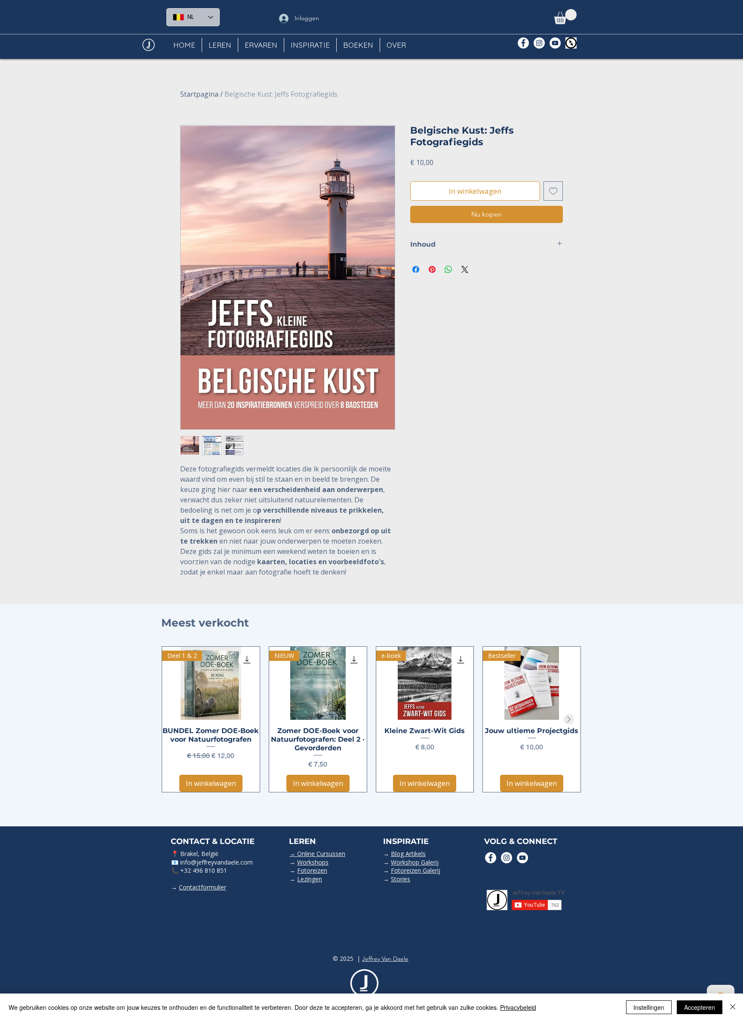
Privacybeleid (518, 1007)
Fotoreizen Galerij (415, 870)
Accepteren (699, 1007)
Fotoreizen (312, 870)
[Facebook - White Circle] (523, 43)
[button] (565, 16)
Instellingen (648, 1007)
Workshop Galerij (415, 862)
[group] (371, 719)
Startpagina (199, 94)
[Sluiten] (733, 1007)
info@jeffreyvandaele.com (216, 862)
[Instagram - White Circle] (539, 43)
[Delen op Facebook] (416, 269)
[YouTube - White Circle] (555, 43)
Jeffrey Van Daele (385, 959)
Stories (400, 879)
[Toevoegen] (553, 191)
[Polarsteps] (571, 43)
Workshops (313, 862)
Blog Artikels (408, 854)
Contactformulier (202, 887)
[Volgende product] (569, 719)
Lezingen (309, 879)
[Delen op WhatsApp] (448, 269)
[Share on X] (465, 269)
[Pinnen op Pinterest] (432, 269)
